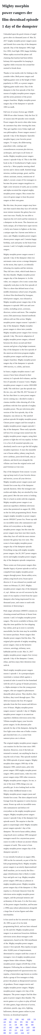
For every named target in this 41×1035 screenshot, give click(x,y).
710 (34, 1019)
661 (16, 1022)
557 (28, 1033)
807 (27, 1024)
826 (10, 1022)
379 (10, 1030)
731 (5, 1024)
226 (5, 1022)
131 (16, 1030)
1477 (27, 1030)
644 (32, 1022)
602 (5, 1030)
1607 (10, 1027)
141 (10, 1024)
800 (5, 1033)
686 (21, 1024)
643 (23, 1019)
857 (10, 1033)
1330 (16, 1019)
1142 (22, 1033)
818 (34, 1027)
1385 (5, 1019)
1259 (28, 1019)
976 (21, 1022)
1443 (16, 1033)
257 (5, 1027)
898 (34, 1030)
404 (32, 1024)
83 (22, 1027)
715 (11, 1019)
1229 (27, 1027)
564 (27, 1022)
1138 (21, 1030)
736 (16, 1024)
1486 (16, 1027)
